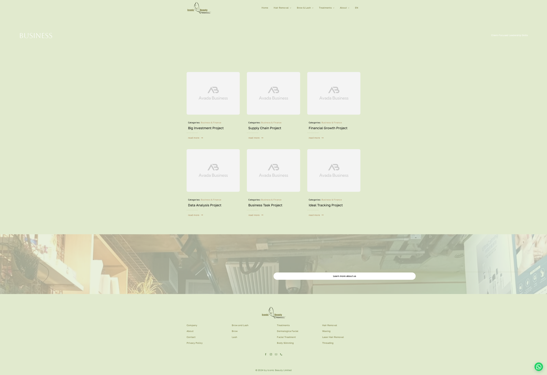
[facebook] (266, 354)
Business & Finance (211, 122)
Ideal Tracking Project (326, 205)
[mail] (276, 354)
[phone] (281, 354)
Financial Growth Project (328, 128)
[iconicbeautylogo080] (199, 3)
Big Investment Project (206, 128)
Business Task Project (265, 205)
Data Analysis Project (204, 205)
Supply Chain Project (264, 128)
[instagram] (271, 354)
